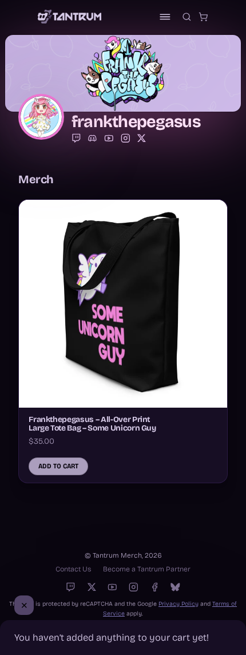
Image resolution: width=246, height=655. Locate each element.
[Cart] (203, 17)
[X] (92, 587)
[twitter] (141, 138)
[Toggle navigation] (165, 17)
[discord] (92, 138)
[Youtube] (112, 587)
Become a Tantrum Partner (147, 569)
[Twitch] (76, 138)
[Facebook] (155, 587)
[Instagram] (133, 587)
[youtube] (109, 138)
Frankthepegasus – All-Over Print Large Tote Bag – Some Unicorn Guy (92, 424)
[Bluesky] (175, 587)
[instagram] (125, 138)
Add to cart (58, 466)
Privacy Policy (178, 603)
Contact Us (73, 569)
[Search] (187, 17)
